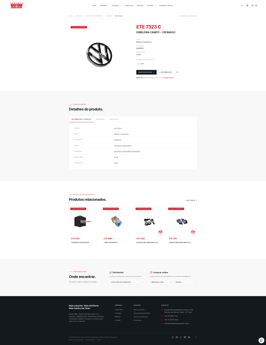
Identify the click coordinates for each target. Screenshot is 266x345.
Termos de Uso (90, 340)
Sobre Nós (119, 310)
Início (94, 5)
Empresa (103, 5)
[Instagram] (256, 5)
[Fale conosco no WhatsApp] (261, 340)
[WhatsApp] (252, 5)
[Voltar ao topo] (196, 337)
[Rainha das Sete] (16, 5)
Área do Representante (142, 313)
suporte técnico (168, 77)
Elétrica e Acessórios (94, 16)
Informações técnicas (81, 119)
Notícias (140, 5)
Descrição (100, 119)
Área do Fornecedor (141, 317)
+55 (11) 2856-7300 (171, 316)
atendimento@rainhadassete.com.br (176, 323)
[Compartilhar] (177, 72)
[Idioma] (247, 5)
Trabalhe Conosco (166, 5)
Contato (150, 5)
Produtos (115, 5)
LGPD (99, 340)
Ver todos (190, 200)
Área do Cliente (139, 310)
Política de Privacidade (76, 340)
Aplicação (114, 119)
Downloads (129, 5)
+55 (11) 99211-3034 (171, 320)
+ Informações (166, 72)
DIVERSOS (109, 16)
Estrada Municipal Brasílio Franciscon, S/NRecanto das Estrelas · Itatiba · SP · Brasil (178, 311)
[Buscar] (242, 5)
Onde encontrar (145, 72)
